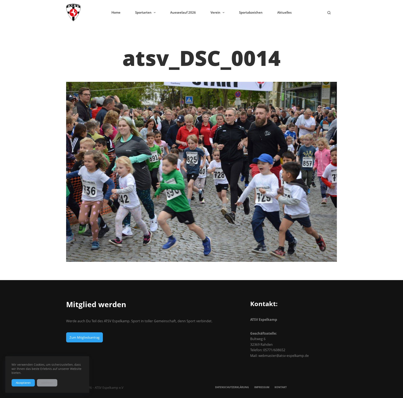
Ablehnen (47, 383)
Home (115, 12)
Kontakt (281, 387)
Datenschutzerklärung (232, 387)
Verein (215, 12)
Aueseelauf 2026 (183, 12)
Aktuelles (284, 12)
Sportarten (143, 12)
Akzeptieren (23, 383)
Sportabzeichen (251, 12)
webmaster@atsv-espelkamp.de (283, 355)
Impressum (261, 387)
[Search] (329, 12)
